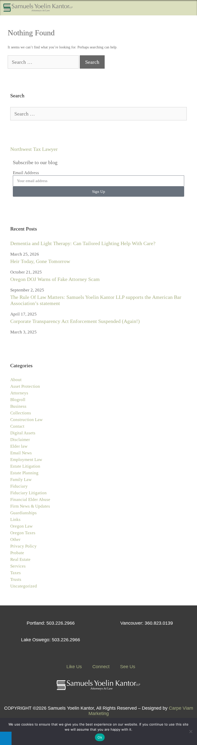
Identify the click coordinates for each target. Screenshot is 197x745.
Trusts (15, 579)
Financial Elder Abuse (30, 499)
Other (15, 539)
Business (18, 406)
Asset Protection (25, 386)
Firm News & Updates (30, 506)
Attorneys (19, 393)
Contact (17, 426)
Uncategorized (23, 586)
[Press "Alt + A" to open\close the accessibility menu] (6, 738)
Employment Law (26, 459)
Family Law (21, 479)
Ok (99, 737)
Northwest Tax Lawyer (34, 149)
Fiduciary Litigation (28, 492)
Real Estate (20, 559)
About (16, 379)
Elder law (18, 446)
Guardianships (23, 512)
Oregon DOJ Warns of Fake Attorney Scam (55, 279)
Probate (17, 552)
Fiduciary (19, 486)
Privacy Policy (23, 546)
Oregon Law (21, 526)
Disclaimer (20, 439)
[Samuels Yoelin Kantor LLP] (38, 7)
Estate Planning (24, 472)
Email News (21, 452)
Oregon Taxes (22, 532)
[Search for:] (44, 63)
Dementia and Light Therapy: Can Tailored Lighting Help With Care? (82, 243)
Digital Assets (22, 433)
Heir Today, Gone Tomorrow (40, 261)
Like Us (73, 666)
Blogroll (17, 399)
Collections (20, 413)
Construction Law (26, 419)
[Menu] (189, 7)
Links (15, 519)
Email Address (26, 172)
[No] (190, 731)
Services (18, 566)
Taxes (15, 572)
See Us (127, 666)
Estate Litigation (25, 466)
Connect (100, 666)
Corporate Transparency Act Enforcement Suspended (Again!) (75, 321)
